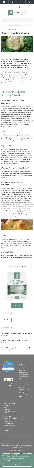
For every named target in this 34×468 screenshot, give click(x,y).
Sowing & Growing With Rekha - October (14, 340)
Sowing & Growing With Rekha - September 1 (15, 348)
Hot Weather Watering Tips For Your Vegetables (16, 333)
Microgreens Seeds (24, 372)
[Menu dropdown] (13, 2)
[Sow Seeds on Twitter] (17, 7)
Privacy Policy (22, 393)
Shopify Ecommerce (20, 450)
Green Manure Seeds (24, 369)
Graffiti (24, 78)
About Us (21, 387)
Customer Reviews (24, 389)
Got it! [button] (17, 465)
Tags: (2, 313)
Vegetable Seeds (23, 374)
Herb (5, 407)
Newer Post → (17, 320)
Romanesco (16, 78)
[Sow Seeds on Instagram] (19, 7)
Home (4, 25)
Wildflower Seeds (23, 376)
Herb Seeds (22, 370)
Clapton (23, 82)
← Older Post (6, 320)
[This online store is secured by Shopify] (8, 379)
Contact (21, 396)
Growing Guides (11, 25)
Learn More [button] (6, 460)
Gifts (20, 378)
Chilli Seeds (22, 367)
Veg (11, 313)
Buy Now (17, 305)
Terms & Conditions (24, 394)
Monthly (6, 405)
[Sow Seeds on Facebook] (14, 7)
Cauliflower (4, 59)
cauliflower (6, 313)
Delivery (21, 391)
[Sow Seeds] (17, 12)
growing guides (27, 257)
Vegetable (7, 409)
